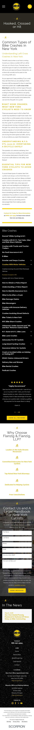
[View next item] (19, 412)
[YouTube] (21, 703)
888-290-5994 (17, 643)
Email (4, 549)
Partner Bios (17, 654)
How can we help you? (9, 561)
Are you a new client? (9, 555)
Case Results (17, 661)
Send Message (17, 590)
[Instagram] (12, 703)
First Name (6, 532)
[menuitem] (17, 236)
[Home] (16, 6)
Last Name (6, 537)
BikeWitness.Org (17, 658)
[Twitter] (18, 703)
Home (17, 651)
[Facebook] (15, 703)
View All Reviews (17, 418)
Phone (5, 543)
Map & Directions (17, 680)
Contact (17, 665)
